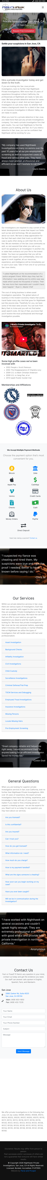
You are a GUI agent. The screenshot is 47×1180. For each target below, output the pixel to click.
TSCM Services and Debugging (18, 692)
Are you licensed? (12, 817)
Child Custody (11, 671)
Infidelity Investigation (14, 657)
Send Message (23, 1051)
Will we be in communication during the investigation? (21, 900)
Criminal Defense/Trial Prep (16, 685)
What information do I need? (17, 853)
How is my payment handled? (17, 867)
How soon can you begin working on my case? (22, 883)
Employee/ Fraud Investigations (18, 699)
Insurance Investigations (15, 707)
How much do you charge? (16, 860)
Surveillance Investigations (16, 678)
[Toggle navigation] (42, 7)
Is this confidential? (13, 824)
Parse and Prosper (28, 1171)
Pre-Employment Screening (16, 728)
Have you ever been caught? (17, 891)
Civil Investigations (13, 664)
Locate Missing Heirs (14, 721)
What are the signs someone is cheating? (22, 874)
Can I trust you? (11, 839)
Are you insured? (12, 832)
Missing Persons (12, 714)
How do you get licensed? (16, 846)
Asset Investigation (13, 642)
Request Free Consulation (23, 31)
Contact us (33, 538)
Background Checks (13, 649)
